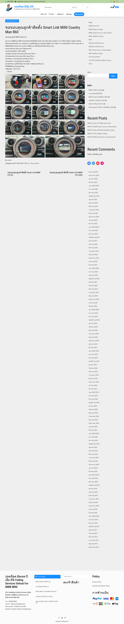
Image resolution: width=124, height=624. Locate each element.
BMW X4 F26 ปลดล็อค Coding (97, 133)
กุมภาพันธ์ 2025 (94, 227)
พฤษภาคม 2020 (94, 423)
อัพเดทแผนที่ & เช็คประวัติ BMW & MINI (101, 107)
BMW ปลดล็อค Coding (96, 36)
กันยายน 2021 (93, 368)
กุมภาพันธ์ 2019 (94, 475)
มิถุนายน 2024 (93, 254)
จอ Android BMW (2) (42, 586)
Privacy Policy (97, 582)
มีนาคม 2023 (93, 306)
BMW (90, 22)
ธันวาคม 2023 (93, 275)
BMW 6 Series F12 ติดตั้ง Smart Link (99, 123)
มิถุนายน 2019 (93, 461)
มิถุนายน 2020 (93, 420)
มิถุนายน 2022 (93, 337)
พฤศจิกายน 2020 (94, 402)
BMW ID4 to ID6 (94, 26)
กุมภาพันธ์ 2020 (94, 433)
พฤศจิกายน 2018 (94, 485)
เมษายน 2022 (93, 344)
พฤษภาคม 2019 (94, 464)
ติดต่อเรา (60, 14)
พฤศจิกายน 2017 (94, 526)
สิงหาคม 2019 (93, 454)
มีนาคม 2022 (93, 347)
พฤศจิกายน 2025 (94, 196)
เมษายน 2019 (93, 468)
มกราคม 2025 (93, 230)
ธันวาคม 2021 (93, 358)
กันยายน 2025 (93, 203)
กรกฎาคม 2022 (94, 334)
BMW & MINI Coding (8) (43, 581)
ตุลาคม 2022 (93, 323)
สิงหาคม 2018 (93, 495)
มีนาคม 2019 (93, 471)
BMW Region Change (96, 29)
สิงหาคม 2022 (93, 330)
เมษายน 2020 (93, 426)
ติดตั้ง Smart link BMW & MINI (98, 97)
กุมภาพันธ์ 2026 (94, 186)
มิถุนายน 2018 (93, 502)
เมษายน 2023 (93, 303)
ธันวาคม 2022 (93, 316)
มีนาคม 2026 (93, 182)
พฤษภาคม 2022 (94, 340)
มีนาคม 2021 (93, 389)
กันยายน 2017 (93, 533)
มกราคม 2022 (93, 354)
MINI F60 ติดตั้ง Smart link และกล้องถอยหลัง (101, 137)
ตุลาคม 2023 (93, 282)
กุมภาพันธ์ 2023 (94, 309)
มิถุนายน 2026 (93, 172)
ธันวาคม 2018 (93, 482)
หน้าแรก (43, 14)
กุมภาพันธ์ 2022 (94, 351)
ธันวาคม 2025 (93, 192)
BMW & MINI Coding (95, 90)
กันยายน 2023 (93, 285)
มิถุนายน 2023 (93, 296)
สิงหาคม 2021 (93, 371)
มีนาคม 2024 (93, 265)
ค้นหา (89, 72)
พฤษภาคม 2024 (94, 258)
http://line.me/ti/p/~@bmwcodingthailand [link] (18, 609)
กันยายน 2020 (93, 409)
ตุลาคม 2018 (93, 488)
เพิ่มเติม (9, 71)
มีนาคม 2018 (93, 512)
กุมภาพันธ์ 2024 (94, 268)
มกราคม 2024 (93, 272)
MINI (14, 163)
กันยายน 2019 (93, 451)
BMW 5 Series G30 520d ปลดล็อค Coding (100, 130)
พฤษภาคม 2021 (94, 382)
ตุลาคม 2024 (93, 241)
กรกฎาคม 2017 (94, 540)
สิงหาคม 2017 (93, 537)
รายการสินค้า (41, 576)
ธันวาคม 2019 (93, 440)
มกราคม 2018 (93, 519)
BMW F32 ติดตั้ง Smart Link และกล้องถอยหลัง (102, 126)
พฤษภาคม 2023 (94, 299)
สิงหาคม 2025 (93, 206)
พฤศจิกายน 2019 (94, 444)
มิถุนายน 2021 (93, 378)
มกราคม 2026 (93, 189)
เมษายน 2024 (93, 261)
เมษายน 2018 (93, 509)
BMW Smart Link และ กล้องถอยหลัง (100, 33)
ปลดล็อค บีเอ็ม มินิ (23, 6)
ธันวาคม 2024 (93, 234)
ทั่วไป (90, 64)
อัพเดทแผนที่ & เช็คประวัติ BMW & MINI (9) (47, 602)
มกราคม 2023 (93, 313)
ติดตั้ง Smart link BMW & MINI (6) (46, 591)
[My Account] (111, 7)
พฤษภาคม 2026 (94, 175)
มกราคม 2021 (93, 395)
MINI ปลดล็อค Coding (96, 53)
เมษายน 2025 (93, 220)
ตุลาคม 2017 (93, 530)
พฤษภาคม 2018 (94, 506)
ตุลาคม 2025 (93, 199)
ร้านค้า (51, 14)
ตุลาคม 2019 (93, 447)
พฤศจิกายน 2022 (94, 320)
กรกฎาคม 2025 (94, 210)
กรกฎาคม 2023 (94, 292)
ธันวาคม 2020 (93, 399)
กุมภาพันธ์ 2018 (94, 516)
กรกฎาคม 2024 (94, 251)
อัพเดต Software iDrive (96, 104)
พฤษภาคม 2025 (94, 216)
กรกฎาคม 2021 (94, 375)
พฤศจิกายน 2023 (94, 278)
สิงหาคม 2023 (93, 289)
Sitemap (69, 14)
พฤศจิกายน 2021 (94, 361)
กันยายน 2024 (93, 244)
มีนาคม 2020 (93, 430)
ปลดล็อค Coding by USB (97, 100)
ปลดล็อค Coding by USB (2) (44, 596)
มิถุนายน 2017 (93, 543)
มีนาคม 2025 (93, 223)
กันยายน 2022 (93, 327)
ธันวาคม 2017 (93, 523)
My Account (79, 14)
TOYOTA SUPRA (94, 57)
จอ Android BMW (94, 93)
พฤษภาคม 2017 (94, 547)
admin (10, 160)
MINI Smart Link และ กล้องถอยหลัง (28, 163)
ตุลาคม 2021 (93, 364)
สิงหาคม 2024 (93, 247)
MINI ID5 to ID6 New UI (96, 46)
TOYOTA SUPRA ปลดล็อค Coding (100, 60)
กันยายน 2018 (93, 492)
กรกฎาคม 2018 (94, 499)
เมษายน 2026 (93, 179)
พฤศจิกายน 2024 (94, 237)
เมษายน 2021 (93, 385)
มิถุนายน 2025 (93, 213)
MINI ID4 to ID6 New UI (96, 43)
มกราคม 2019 (93, 478)
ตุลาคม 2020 (93, 406)
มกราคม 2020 (93, 437)
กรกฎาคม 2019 (94, 457)
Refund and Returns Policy (101, 586)
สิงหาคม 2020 (93, 413)
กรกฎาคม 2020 (94, 416)
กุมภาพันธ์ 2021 (94, 392)
